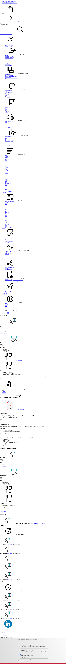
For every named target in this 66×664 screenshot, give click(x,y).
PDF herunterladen (21, 409)
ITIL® (6, 109)
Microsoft (6, 178)
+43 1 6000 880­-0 (3, 25)
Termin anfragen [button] (3, 378)
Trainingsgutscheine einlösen (9, 62)
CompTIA (6, 167)
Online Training (10, 544)
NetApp (6, 179)
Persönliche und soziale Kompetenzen (11, 76)
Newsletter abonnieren (8, 269)
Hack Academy (7, 240)
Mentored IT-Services (8, 257)
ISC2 (5, 175)
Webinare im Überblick (8, 279)
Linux (5, 125)
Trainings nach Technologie (9, 57)
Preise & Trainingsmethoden (7, 400)
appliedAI (6, 158)
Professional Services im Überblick (10, 251)
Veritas (6, 190)
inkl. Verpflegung (19, 360)
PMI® (6, 110)
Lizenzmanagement (8, 112)
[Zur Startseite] (1, 23)
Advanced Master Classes (9, 45)
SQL (5, 139)
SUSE (6, 189)
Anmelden (4, 635)
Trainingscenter (7, 64)
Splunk (6, 188)
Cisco (5, 165)
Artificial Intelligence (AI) (9, 121)
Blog (5, 270)
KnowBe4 (6, 177)
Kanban (6, 95)
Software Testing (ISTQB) (9, 141)
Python (6, 138)
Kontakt (8, 25)
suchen (1, 33)
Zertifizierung (4, 192)
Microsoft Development (10, 145)
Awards (6, 305)
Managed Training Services (9, 238)
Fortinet (6, 172)
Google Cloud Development (11, 144)
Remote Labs (7, 242)
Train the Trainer (7, 81)
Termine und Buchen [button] (3, 333)
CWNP (6, 168)
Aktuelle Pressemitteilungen (9, 267)
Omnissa (6, 181)
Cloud (6, 122)
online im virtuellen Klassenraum (39, 523)
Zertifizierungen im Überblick (9, 201)
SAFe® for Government (8, 92)
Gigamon (6, 173)
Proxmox (6, 184)
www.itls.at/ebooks (29, 398)
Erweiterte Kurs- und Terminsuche (6, 34)
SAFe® (6, 91)
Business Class (4, 293)
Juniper (6, 176)
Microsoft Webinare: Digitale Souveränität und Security (14, 280)
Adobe (6, 155)
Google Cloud (7, 212)
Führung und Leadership (9, 75)
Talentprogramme (7, 239)
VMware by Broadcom (8, 191)
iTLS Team (6, 304)
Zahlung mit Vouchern (8, 291)
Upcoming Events (7, 55)
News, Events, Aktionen (6, 258)
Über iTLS (6, 303)
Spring (8, 146)
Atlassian (8, 97)
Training (3, 35)
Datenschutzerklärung (6, 631)
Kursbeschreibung (5, 399)
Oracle (6, 182)
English (19, 21)
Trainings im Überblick (8, 74)
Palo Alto (6, 220)
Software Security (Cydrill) (9, 140)
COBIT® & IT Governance (9, 107)
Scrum (6, 93)
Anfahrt (8, 312)
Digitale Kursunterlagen (8, 63)
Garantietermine (7, 59)
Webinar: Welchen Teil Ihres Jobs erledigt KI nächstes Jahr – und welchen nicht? (18, 281)
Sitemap (3, 633)
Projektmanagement (8, 77)
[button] (20, 33)
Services (3, 228)
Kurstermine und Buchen (6, 401)
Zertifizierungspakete (8, 292)
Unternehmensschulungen (9, 58)
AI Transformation (8, 44)
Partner (6, 307)
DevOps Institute (7, 94)
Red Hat (6, 185)
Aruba (6, 160)
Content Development (8, 237)
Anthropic (6, 157)
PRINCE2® (7, 111)
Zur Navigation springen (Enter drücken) (9, 1)
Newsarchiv (6, 268)
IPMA (6, 108)
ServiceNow (7, 224)
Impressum (4, 630)
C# (5, 137)
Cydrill (6, 169)
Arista (5, 159)
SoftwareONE (7, 187)
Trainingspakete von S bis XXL (10, 290)
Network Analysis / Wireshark (9, 126)
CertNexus (6, 163)
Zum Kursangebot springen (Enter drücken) (9, 3)
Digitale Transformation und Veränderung (11, 78)
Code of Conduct (7, 308)
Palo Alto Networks (8, 183)
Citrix (5, 166)
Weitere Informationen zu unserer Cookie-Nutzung (26, 659)
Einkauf (6, 80)
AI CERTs (6, 156)
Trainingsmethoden (8, 61)
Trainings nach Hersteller (9, 56)
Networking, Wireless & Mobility (10, 256)
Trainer (6, 306)
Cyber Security (7, 123)
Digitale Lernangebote (8, 65)
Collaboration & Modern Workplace (10, 255)
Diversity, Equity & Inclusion (9, 309)
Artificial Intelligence (8, 253)
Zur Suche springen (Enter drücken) (8, 2)
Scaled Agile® (7, 223)
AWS (5, 161)
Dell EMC (6, 170)
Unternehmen (4, 294)
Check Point (7, 164)
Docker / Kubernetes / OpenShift (10, 124)
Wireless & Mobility (8, 127)
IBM (5, 213)
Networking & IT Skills (8, 46)
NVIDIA (6, 180)
